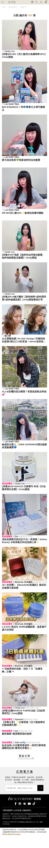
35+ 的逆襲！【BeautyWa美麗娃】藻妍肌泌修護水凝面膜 (24, 586)
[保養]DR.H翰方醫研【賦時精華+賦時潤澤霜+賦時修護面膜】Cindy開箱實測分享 (24, 298)
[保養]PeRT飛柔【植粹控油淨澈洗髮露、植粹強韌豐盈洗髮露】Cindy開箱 (23, 256)
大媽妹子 (23, 7)
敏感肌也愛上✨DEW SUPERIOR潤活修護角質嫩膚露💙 (24, 446)
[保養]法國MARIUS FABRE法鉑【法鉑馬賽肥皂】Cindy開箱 (23, 712)
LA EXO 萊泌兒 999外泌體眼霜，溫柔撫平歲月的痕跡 (24, 628)
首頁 (3, 7)
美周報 (12, 2)
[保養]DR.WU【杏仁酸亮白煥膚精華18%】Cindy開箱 (24, 55)
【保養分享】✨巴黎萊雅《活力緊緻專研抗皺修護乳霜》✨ (23, 765)
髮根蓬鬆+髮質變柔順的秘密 (17, 816)
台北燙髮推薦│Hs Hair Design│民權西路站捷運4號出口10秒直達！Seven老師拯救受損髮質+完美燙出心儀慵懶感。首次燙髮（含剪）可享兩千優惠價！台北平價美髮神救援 (24, 340)
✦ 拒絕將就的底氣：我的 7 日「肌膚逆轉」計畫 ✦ (22, 670)
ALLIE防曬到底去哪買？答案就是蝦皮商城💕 (24, 393)
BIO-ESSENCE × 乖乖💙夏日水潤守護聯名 (23, 108)
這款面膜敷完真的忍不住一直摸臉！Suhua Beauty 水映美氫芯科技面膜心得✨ (24, 541)
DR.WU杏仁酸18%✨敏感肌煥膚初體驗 (22, 213)
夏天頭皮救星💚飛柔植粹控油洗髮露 (21, 160)
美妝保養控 (12, 7)
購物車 (45, 2)
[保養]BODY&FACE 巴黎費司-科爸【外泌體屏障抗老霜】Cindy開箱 (24, 488)
